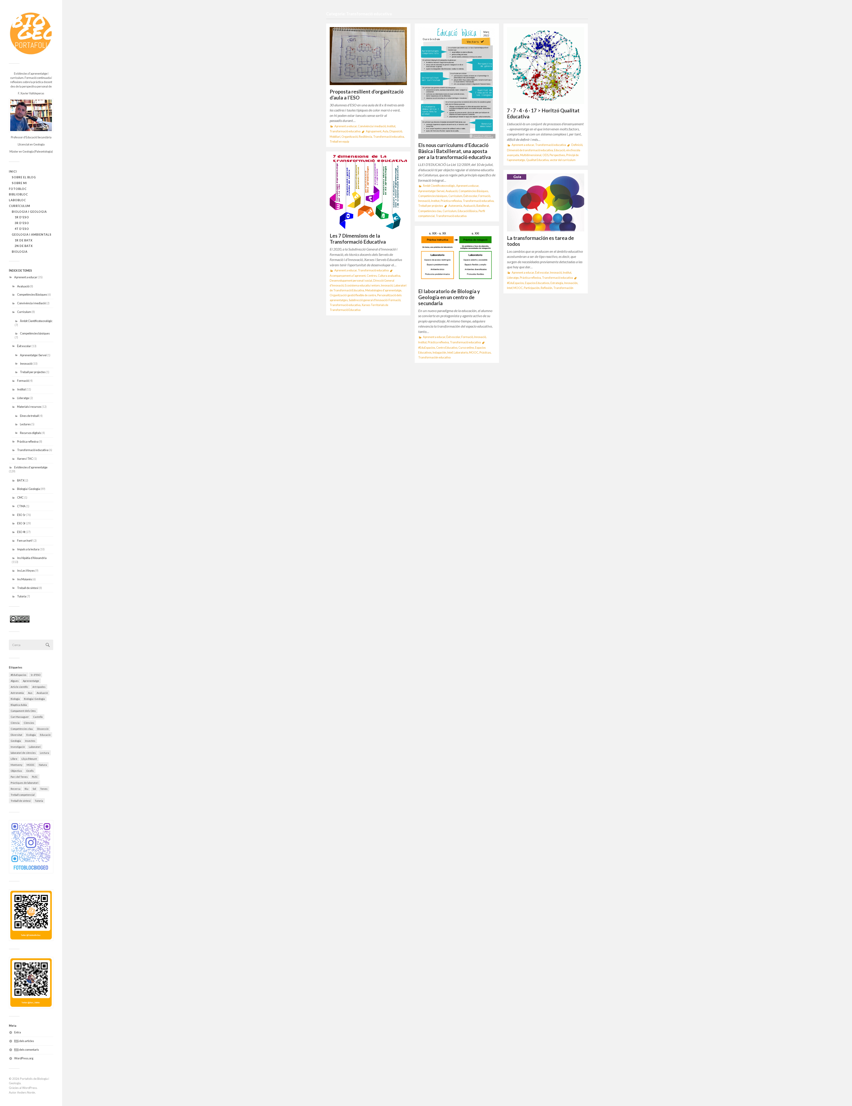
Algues (15, 680)
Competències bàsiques (35, 333)
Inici (13, 171)
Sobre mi (19, 183)
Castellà (38, 716)
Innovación (571, 283)
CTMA (21, 506)
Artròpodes (38, 686)
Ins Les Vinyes (26, 570)
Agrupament (373, 131)
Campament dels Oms (23, 710)
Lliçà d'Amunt (29, 758)
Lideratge (23, 398)
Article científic (19, 686)
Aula (385, 131)
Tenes (43, 788)
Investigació (18, 746)
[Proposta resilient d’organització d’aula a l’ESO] (368, 56)
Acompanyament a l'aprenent (348, 275)
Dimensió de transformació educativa (530, 150)
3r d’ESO (22, 223)
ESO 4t (21, 532)
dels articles (24, 1041)
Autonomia (455, 205)
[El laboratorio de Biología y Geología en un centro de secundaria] (456, 257)
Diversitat (16, 734)
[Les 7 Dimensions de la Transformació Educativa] (368, 192)
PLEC (35, 776)
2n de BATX (24, 246)
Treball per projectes (32, 372)
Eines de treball (29, 416)
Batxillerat (482, 205)
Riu (26, 788)
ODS (545, 155)
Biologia (20, 251)
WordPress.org (23, 1058)
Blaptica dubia (19, 704)
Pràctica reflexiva (27, 441)
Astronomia (17, 692)
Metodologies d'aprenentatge (383, 290)
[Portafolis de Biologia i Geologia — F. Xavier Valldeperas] (31, 33)
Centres (372, 275)
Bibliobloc (18, 194)
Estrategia (556, 283)
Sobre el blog (24, 177)
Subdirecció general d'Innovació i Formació (374, 300)
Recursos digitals (30, 433)
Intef (509, 288)
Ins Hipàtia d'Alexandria (32, 558)
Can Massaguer (20, 716)
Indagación (439, 352)
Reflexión (546, 288)
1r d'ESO (35, 674)
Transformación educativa (434, 357)
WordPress (29, 1088)
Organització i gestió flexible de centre (353, 295)
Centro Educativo (446, 347)
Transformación (563, 288)
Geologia (16, 740)
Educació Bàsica (467, 211)
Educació (45, 734)
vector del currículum (563, 160)
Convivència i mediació (31, 303)
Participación (532, 288)
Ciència (15, 722)
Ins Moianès (24, 579)
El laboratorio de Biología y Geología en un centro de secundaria (449, 297)
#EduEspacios (18, 674)
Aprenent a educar (25, 277)
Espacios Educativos (537, 283)
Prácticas (485, 352)
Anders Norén (26, 1092)
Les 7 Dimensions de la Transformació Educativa (358, 239)
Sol (34, 788)
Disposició (395, 131)
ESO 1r (21, 515)
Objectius (16, 770)
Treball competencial (23, 794)
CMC (20, 497)
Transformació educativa (32, 450)
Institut (21, 389)
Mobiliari (335, 136)
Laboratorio (461, 352)
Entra (17, 1032)
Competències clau (22, 728)
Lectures (25, 424)
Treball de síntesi (27, 588)
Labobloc (17, 200)
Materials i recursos (29, 406)
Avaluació (23, 286)
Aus (30, 692)
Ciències (29, 722)
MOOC (31, 764)
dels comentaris (26, 1049)
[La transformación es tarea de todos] (545, 202)
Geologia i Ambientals (31, 234)
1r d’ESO (22, 217)
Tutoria (21, 596)
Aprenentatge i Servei (33, 355)
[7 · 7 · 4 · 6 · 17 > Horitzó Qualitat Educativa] (545, 65)
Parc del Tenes (19, 776)
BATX (20, 480)
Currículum (19, 206)
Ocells (30, 770)
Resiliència (365, 136)
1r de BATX (24, 240)
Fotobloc (18, 189)
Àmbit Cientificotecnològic (36, 321)
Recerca (15, 788)
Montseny (16, 764)
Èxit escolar (24, 346)
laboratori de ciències (23, 752)
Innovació (26, 363)
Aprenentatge (31, 680)
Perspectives (557, 155)
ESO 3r (21, 523)
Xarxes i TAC (25, 458)
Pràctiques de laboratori (24, 782)
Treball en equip (339, 141)
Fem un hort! (25, 540)
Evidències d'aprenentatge (30, 467)
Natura (43, 764)
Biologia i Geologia (29, 211)
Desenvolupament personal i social (351, 280)
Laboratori (35, 746)
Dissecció (42, 728)
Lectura (44, 752)
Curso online (466, 347)
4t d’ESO (22, 229)
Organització (349, 136)
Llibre (14, 758)
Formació (23, 380)
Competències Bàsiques (32, 294)
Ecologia (31, 734)
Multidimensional (530, 155)
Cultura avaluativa (389, 275)
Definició (576, 145)
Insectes (30, 740)
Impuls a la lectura (28, 549)
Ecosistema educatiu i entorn (362, 285)
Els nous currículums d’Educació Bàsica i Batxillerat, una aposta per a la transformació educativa (454, 151)
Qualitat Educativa (537, 160)
